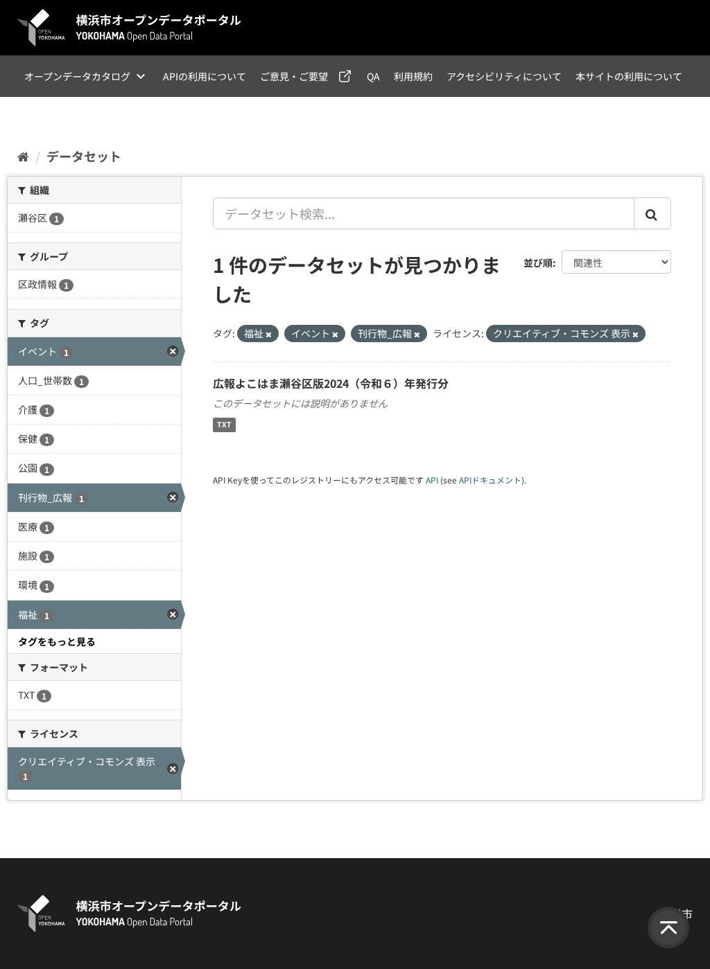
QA (373, 76)
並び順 (538, 262)
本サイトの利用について (628, 76)
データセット (83, 156)
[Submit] (652, 213)
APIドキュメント (490, 480)
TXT (224, 425)
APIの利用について (204, 76)
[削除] (269, 333)
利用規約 (413, 76)
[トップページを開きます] (129, 27)
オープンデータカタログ (77, 76)
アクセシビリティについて (504, 76)
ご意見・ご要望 (294, 76)
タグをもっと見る (57, 641)
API (432, 480)
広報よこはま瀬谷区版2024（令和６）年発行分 (331, 383)
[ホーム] (23, 156)
